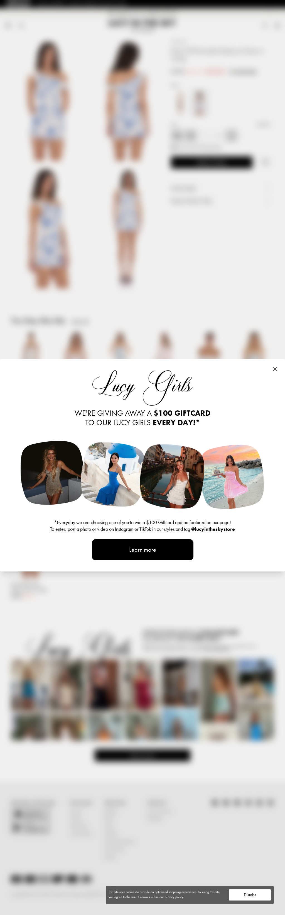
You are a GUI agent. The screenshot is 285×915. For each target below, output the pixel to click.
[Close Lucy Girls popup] (275, 369)
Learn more (142, 550)
